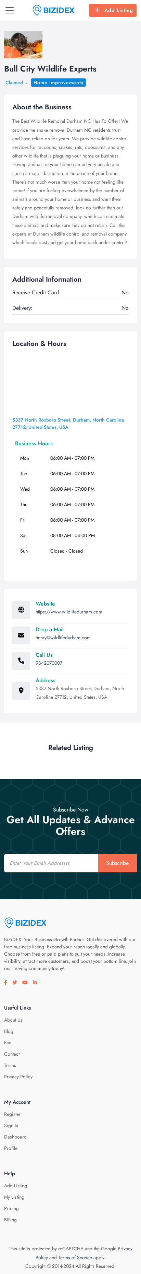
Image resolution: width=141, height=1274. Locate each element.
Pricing (11, 1208)
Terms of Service (75, 1257)
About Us (13, 1019)
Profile (10, 1148)
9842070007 (49, 663)
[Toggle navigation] (9, 10)
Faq (8, 1042)
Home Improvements (59, 82)
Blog (8, 1031)
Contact (12, 1053)
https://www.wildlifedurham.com (69, 611)
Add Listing (118, 10)
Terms (10, 1065)
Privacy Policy (18, 1076)
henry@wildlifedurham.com (63, 637)
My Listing (14, 1197)
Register (12, 1114)
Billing (10, 1219)
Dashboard (15, 1136)
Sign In (11, 1125)
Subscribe (117, 863)
